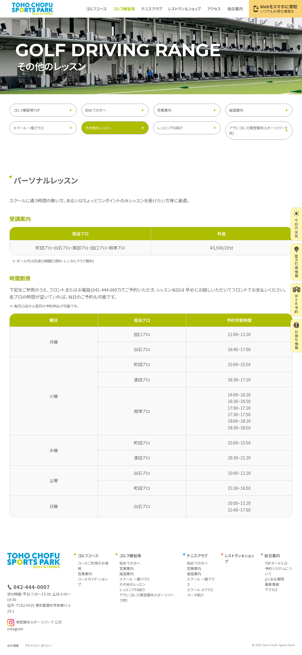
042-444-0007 (105, 290)
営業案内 (164, 110)
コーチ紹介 (195, 594)
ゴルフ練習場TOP (26, 110)
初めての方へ (95, 110)
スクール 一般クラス (28, 127)
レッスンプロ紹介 (170, 127)
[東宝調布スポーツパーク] (32, 8)
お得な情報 (296, 339)
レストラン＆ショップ (184, 8)
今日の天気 (296, 228)
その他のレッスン (98, 127)
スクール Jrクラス (200, 589)
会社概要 (13, 645)
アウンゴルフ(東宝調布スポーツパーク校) (258, 130)
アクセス (214, 8)
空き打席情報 (296, 265)
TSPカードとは (276, 562)
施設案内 (236, 110)
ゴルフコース (96, 8)
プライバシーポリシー (38, 645)
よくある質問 (274, 578)
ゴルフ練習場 (124, 8)
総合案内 (235, 8)
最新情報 (272, 584)
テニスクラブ (151, 8)
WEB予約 (296, 303)
